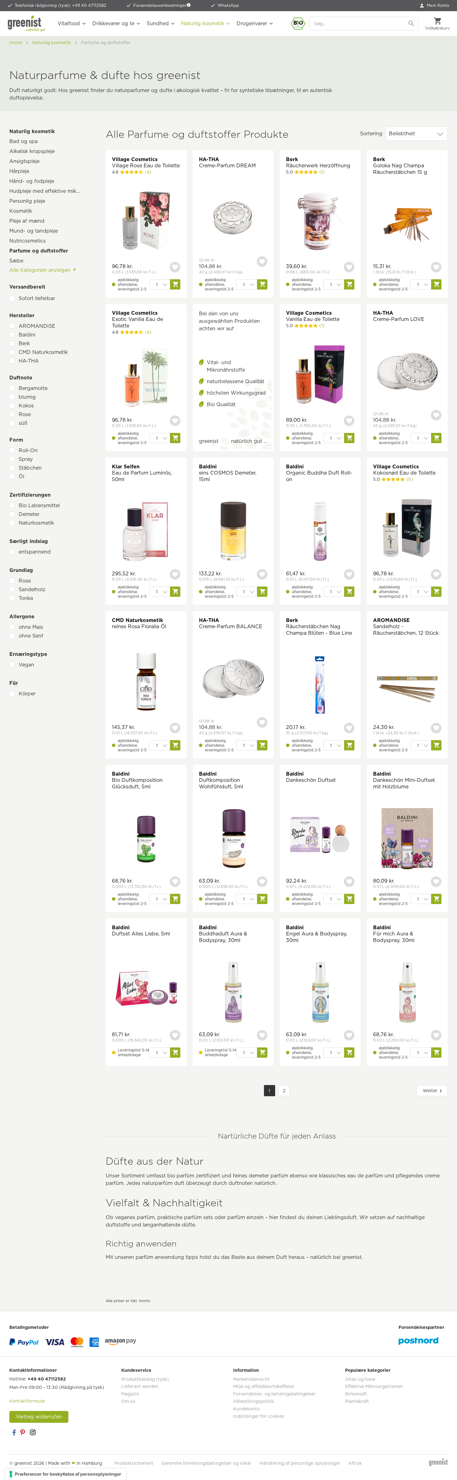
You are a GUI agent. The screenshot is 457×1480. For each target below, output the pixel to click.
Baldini (27, 335)
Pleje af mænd (26, 221)
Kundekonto (246, 1408)
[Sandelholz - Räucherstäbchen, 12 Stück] (407, 686)
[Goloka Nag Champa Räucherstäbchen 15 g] (407, 225)
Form (16, 440)
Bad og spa (23, 141)
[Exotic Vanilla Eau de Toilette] (146, 379)
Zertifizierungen (30, 495)
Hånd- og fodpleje (31, 181)
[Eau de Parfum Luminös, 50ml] (146, 532)
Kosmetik (20, 211)
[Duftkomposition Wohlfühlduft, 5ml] (233, 839)
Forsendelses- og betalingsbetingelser (274, 1393)
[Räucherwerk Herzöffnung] (320, 221)
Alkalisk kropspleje (32, 151)
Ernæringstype (28, 654)
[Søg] (411, 23)
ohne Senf (31, 636)
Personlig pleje (27, 201)
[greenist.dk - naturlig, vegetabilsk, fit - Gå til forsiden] (26, 23)
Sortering (371, 134)
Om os (128, 1401)
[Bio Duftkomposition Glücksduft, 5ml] (146, 839)
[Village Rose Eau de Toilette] (146, 221)
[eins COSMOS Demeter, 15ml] (233, 532)
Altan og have (360, 1379)
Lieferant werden (139, 1386)
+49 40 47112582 (47, 1378)
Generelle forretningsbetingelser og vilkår (206, 1463)
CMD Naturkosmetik (43, 352)
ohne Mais (31, 627)
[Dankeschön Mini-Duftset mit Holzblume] (407, 839)
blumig (27, 397)
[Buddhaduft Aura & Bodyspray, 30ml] (233, 993)
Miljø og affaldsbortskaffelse (263, 1386)
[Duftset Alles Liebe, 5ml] (146, 990)
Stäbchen (30, 468)
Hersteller (22, 315)
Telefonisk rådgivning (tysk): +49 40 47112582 (60, 5)
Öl (21, 477)
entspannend (35, 552)
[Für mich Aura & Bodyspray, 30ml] (407, 993)
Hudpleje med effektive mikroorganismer (48, 191)
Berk (24, 343)
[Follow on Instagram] (32, 1432)
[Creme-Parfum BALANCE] (233, 680)
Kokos (26, 406)
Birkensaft (356, 1393)
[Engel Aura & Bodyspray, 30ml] (320, 993)
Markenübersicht (251, 1379)
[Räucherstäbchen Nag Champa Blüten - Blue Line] (320, 686)
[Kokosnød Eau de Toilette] (407, 529)
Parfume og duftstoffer (38, 251)
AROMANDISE (37, 326)
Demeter (29, 514)
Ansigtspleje (24, 161)
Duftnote (20, 378)
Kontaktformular (27, 1401)
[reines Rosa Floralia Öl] (146, 682)
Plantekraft (357, 1401)
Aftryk (355, 1463)
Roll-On (28, 450)
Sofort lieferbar (37, 298)
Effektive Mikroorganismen (374, 1386)
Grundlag (21, 570)
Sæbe (16, 261)
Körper (27, 694)
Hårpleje (19, 171)
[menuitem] (434, 5)
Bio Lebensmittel (39, 505)
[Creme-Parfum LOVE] (407, 372)
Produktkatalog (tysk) (145, 1379)
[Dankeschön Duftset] (320, 836)
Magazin (130, 1393)
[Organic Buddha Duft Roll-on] (320, 532)
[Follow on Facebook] (14, 1432)
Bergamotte (33, 388)
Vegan (26, 665)
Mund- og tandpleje (33, 231)
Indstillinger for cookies (258, 1416)
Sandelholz (32, 589)
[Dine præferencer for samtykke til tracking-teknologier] (65, 1474)
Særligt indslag (28, 541)
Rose (25, 414)
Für (13, 683)
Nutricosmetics (27, 241)
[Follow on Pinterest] (23, 1432)
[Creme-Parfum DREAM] (233, 219)
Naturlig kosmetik (32, 131)
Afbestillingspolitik (253, 1401)
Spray (26, 459)
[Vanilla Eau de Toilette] (320, 375)
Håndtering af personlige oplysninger (300, 1463)
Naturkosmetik (36, 523)
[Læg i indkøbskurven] (175, 284)
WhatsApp (228, 5)
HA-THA (29, 361)
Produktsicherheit (133, 1463)
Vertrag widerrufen (39, 1417)
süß (23, 423)
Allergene (22, 616)
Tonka (26, 598)
